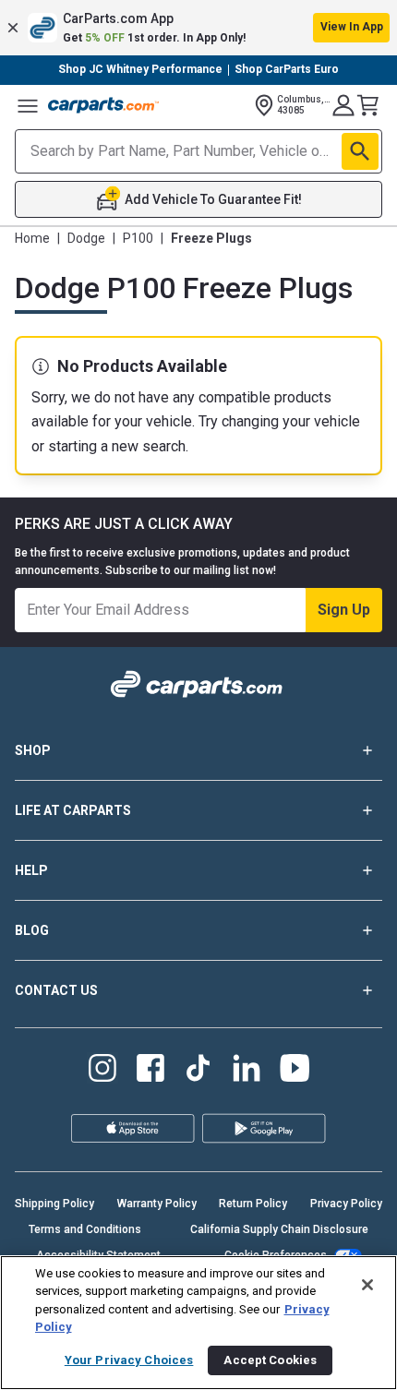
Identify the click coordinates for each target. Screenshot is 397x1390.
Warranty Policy (157, 1203)
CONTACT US (56, 990)
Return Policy (253, 1203)
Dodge (86, 238)
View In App (351, 26)
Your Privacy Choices (129, 1360)
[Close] (367, 1284)
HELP (31, 870)
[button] (198, 27)
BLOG (32, 930)
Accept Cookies (270, 1360)
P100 (138, 238)
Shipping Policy (54, 1203)
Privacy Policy (346, 1203)
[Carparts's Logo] (103, 105)
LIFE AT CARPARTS (73, 810)
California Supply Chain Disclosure (279, 1229)
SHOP (33, 750)
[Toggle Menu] (28, 105)
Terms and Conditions (85, 1229)
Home (32, 238)
